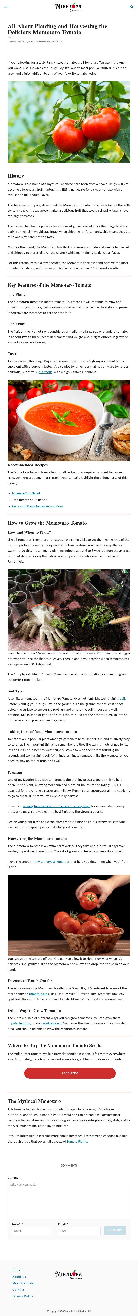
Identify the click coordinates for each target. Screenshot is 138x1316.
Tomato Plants (77, 1141)
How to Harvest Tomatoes (51, 862)
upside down (52, 1023)
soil (122, 698)
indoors (24, 1023)
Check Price (70, 1073)
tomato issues (39, 994)
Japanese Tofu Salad (26, 493)
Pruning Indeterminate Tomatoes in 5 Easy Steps (56, 806)
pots (14, 1023)
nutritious (45, 372)
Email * (63, 1224)
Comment (15, 1178)
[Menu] (5, 7)
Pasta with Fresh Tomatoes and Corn (37, 506)
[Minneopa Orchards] (68, 7)
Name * (17, 1224)
